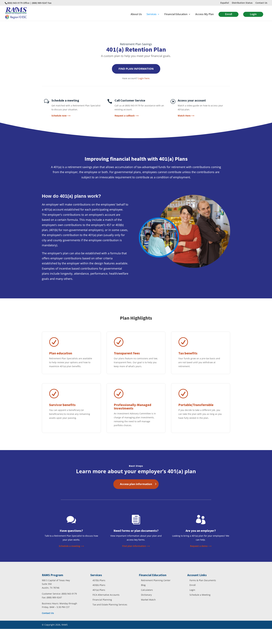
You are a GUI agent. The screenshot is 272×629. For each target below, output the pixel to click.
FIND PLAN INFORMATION (136, 69)
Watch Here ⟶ (186, 115)
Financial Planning (102, 599)
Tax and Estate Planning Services (110, 604)
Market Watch (148, 599)
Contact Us (261, 3)
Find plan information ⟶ (136, 545)
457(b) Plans (99, 580)
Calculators (147, 589)
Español (224, 3)
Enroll (228, 14)
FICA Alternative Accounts (106, 594)
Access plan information (136, 484)
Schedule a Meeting (200, 594)
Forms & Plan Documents (203, 580)
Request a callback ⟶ (127, 115)
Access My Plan (204, 14)
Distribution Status (242, 3)
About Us (136, 14)
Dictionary (146, 594)
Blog (143, 585)
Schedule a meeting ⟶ (71, 545)
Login (253, 14)
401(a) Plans (99, 589)
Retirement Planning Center (155, 580)
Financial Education (175, 14)
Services (151, 14)
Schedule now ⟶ (60, 115)
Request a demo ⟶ (200, 545)
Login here (143, 78)
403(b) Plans (99, 585)
